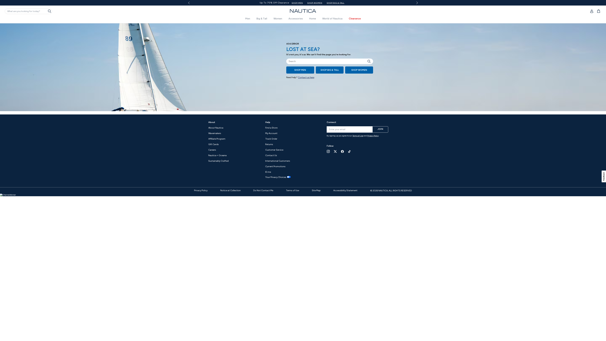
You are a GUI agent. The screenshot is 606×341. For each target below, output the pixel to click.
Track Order (271, 139)
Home (312, 18)
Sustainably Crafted (218, 161)
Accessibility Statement (345, 190)
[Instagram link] (328, 151)
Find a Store (271, 127)
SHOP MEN (297, 3)
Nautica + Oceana (217, 155)
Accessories (295, 18)
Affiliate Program (216, 139)
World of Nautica (332, 18)
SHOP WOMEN (314, 3)
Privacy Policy (373, 136)
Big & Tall (261, 18)
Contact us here (306, 77)
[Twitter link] (335, 151)
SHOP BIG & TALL (335, 3)
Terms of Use (357, 136)
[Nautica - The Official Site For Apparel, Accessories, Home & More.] (303, 11)
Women (277, 18)
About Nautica (215, 127)
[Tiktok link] (349, 151)
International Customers (277, 161)
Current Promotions (275, 166)
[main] (303, 68)
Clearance (355, 18)
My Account (271, 133)
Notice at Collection (230, 190)
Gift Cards (213, 144)
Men (247, 18)
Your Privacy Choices (275, 177)
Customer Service (274, 150)
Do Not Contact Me (263, 190)
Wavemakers (214, 133)
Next (416, 2)
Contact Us (271, 155)
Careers (212, 150)
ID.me (268, 172)
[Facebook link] (342, 151)
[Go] (370, 61)
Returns (269, 144)
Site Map (316, 190)
